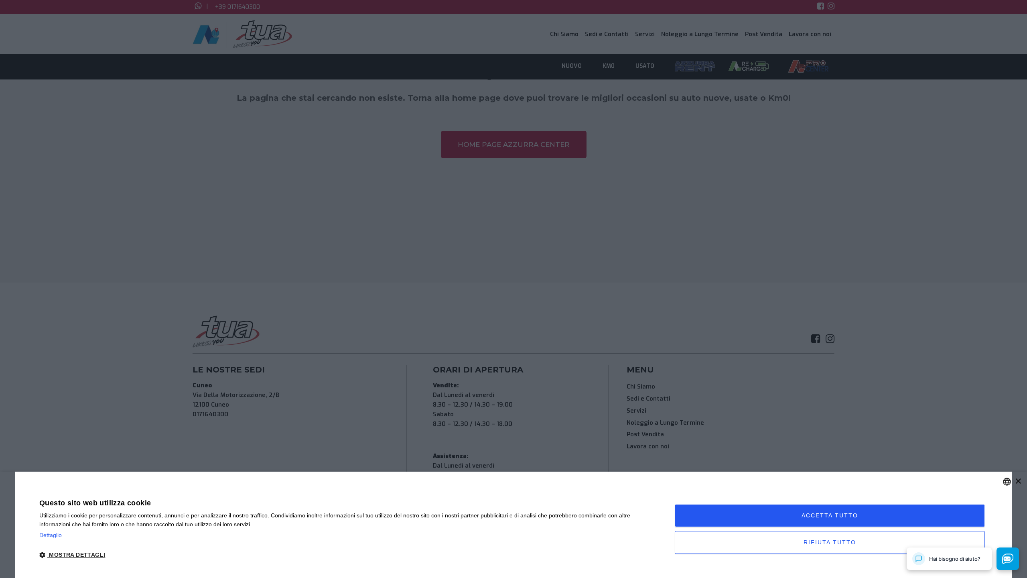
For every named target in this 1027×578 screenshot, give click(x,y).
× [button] (1018, 481)
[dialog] (513, 525)
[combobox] (1007, 482)
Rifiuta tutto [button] (830, 542)
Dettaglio (50, 535)
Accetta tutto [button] (830, 515)
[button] (347, 555)
